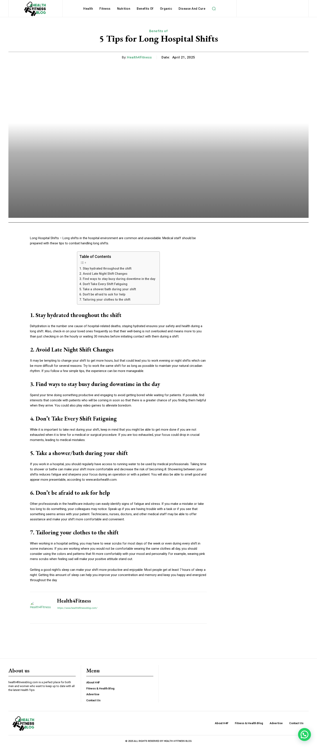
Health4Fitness (139, 57)
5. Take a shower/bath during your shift (107, 289)
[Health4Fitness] (40, 607)
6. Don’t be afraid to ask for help (102, 294)
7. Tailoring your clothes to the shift (104, 299)
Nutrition (123, 8)
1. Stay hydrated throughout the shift (105, 268)
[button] (214, 9)
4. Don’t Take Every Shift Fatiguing (103, 284)
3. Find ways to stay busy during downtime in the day (117, 279)
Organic (166, 8)
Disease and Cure (192, 8)
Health (88, 8)
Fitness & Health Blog (100, 688)
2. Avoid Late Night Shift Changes (103, 273)
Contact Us (93, 700)
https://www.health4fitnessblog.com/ (77, 608)
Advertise (92, 694)
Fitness (105, 8)
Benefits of (145, 8)
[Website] (58, 615)
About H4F (93, 682)
